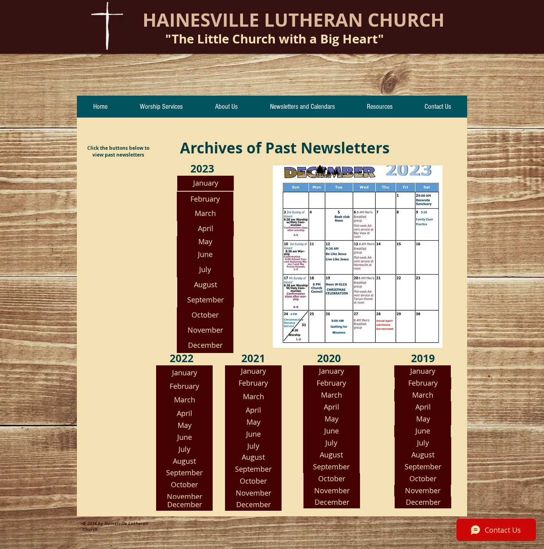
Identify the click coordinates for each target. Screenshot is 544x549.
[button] (331, 407)
